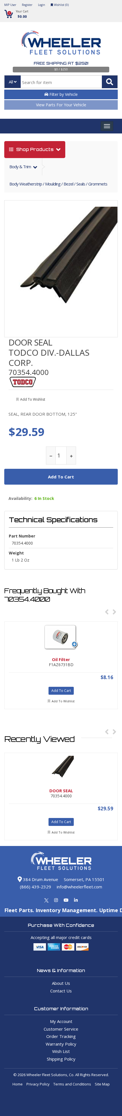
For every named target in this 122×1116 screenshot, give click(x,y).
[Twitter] (46, 900)
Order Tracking (61, 1036)
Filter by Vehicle (63, 94)
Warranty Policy (61, 1044)
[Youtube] (66, 900)
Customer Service (61, 1029)
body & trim (20, 166)
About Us (61, 983)
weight (16, 553)
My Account (61, 1021)
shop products (35, 149)
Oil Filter (61, 659)
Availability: (20, 498)
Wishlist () (61, 5)
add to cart (61, 477)
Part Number (22, 536)
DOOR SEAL (30, 342)
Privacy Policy (38, 1084)
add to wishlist (32, 399)
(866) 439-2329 (35, 887)
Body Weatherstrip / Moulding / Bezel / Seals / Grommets (58, 184)
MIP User (10, 5)
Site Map (102, 1084)
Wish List (61, 1051)
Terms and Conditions (72, 1084)
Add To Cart (61, 690)
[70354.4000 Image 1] (61, 263)
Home (17, 1084)
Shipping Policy (61, 1059)
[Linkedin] (76, 900)
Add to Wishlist (63, 701)
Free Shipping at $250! (61, 63)
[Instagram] (56, 900)
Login (41, 5)
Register (27, 5)
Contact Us (61, 991)
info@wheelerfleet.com (79, 887)
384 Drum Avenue (40, 879)
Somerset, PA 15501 (84, 879)
